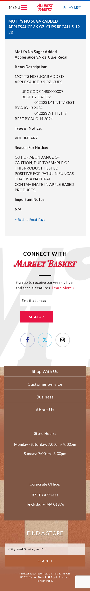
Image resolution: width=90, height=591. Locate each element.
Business (45, 396)
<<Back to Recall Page (30, 219)
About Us (45, 409)
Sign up (36, 317)
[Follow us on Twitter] (45, 340)
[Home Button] (45, 7)
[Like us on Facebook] (27, 340)
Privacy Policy (45, 580)
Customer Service (45, 384)
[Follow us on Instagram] (62, 340)
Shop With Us (45, 371)
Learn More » (63, 287)
